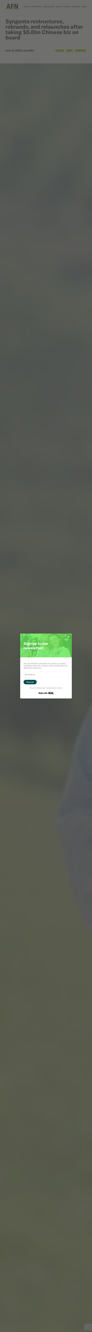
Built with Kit (46, 693)
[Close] (68, 636)
